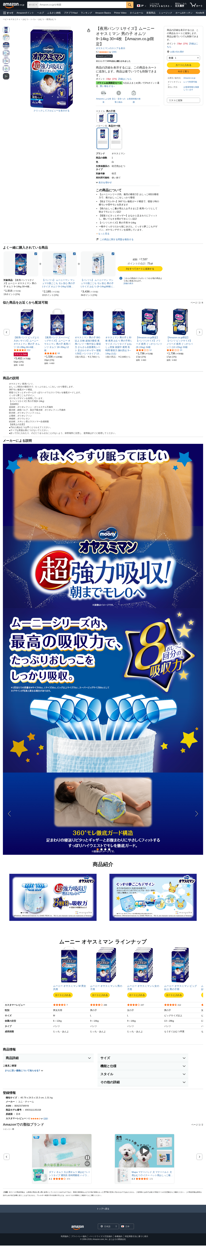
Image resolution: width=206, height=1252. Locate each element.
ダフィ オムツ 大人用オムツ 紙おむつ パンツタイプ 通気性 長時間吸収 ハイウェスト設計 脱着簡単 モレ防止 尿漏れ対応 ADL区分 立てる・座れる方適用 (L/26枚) (69, 1174)
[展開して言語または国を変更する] (116, 1226)
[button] (8, 13)
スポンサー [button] (7, 1129)
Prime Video (120, 12)
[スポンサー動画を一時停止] (87, 1158)
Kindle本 (200, 12)
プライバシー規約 (79, 1236)
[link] (12, 294)
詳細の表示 (128, 283)
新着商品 (150, 12)
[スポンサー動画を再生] (144, 1150)
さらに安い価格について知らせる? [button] (23, 1070)
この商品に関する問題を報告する (117, 239)
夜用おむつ (51, 19)
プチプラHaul (71, 12)
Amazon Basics (103, 12)
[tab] (97, 849)
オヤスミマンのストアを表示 (110, 48)
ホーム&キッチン (184, 12)
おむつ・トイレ (29, 19)
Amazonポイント (25, 12)
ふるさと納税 (54, 12)
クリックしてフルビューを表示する (51, 110)
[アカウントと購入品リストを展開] (171, 6)
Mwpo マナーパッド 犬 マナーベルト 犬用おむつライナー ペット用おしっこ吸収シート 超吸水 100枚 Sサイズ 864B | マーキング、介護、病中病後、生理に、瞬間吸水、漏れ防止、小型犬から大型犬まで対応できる (152, 1174)
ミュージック (165, 12)
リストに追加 (175, 100)
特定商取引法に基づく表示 (136, 1236)
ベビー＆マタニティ (11, 19)
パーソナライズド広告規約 (100, 1236)
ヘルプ (40, 12)
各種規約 (118, 1236)
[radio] (6, 30)
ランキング (86, 12)
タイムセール (136, 12)
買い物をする (106, 86)
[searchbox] (82, 5)
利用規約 (65, 1236)
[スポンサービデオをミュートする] (87, 1164)
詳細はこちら (125, 79)
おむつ (41, 19)
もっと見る (103, 233)
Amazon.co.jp (189, 78)
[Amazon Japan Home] (77, 1227)
